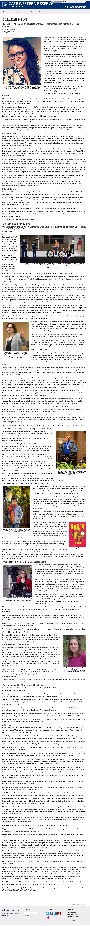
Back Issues (34, 12)
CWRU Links (57, 2)
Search (27, 915)
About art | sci (42, 12)
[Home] (4, 11)
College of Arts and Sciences (21, 12)
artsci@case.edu (71, 920)
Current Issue (9, 12)
